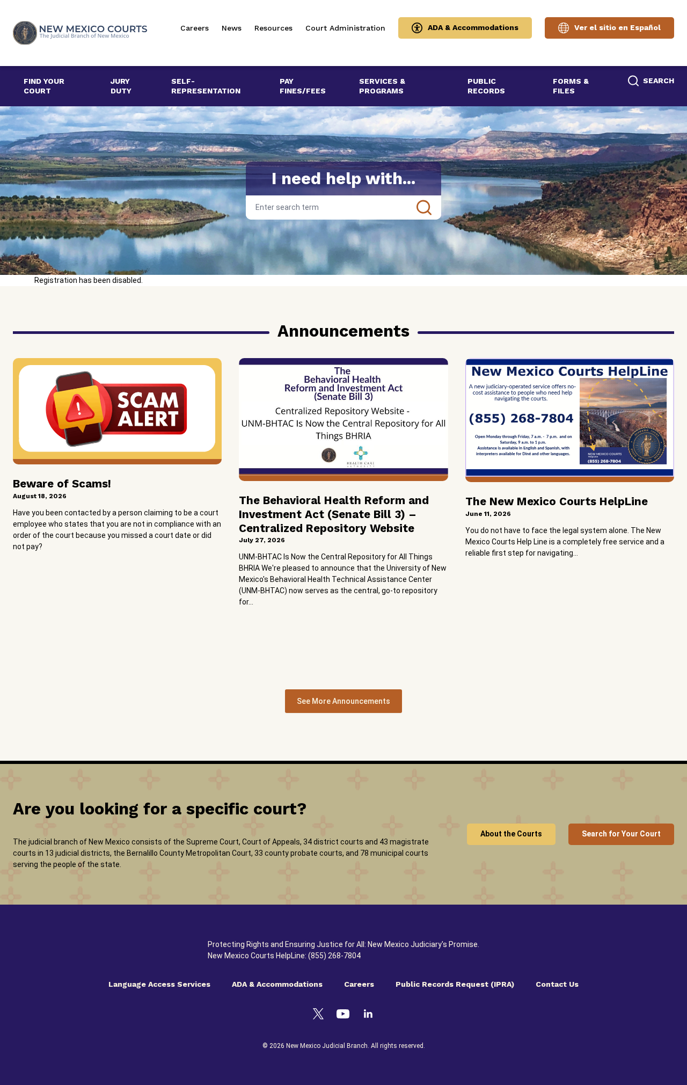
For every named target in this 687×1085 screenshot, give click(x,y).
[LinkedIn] (368, 1015)
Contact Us (557, 984)
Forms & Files (571, 86)
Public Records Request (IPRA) (455, 984)
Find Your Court (44, 86)
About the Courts (511, 833)
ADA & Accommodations (473, 27)
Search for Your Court (621, 833)
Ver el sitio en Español (617, 27)
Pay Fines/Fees (303, 86)
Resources (273, 28)
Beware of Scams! (62, 483)
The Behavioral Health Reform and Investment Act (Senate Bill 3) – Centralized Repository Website (334, 514)
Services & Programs (382, 86)
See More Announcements (343, 701)
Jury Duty (121, 86)
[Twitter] (318, 1015)
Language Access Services (159, 984)
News (232, 28)
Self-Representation (205, 86)
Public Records (486, 86)
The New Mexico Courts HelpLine (556, 501)
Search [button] (658, 80)
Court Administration (345, 28)
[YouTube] (343, 1015)
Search (424, 207)
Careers (194, 28)
